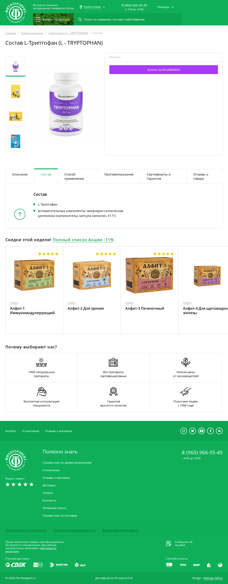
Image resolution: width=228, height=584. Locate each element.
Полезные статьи (54, 508)
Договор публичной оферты (120, 530)
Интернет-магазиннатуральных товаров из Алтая (53, 7)
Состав (46, 174)
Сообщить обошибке (183, 543)
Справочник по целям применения (67, 463)
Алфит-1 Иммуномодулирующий (32, 310)
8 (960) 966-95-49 (134, 5)
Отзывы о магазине (58, 431)
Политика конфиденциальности (74, 530)
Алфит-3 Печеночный (144, 308)
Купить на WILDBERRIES (163, 70)
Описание (20, 174)
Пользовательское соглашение (26, 530)
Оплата (48, 493)
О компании (30, 431)
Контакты (49, 500)
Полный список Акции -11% (83, 239)
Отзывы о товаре (200, 176)
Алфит (14, 303)
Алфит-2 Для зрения (86, 308)
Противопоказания (119, 174)
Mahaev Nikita (213, 578)
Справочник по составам (60, 515)
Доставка (49, 485)
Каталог (10, 431)
